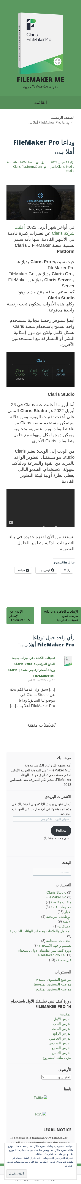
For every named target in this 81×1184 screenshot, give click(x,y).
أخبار (53, 166)
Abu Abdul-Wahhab (20, 162)
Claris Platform (23, 166)
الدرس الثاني (62, 1024)
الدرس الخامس (60, 1038)
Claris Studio (56, 892)
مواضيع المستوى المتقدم (53, 989)
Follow (61, 830)
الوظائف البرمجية (58, 916)
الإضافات (64, 926)
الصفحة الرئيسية (63, 117)
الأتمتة (67, 921)
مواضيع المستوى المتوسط (52, 984)
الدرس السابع (61, 1048)
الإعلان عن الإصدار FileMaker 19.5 (20, 615)
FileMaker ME (40, 79)
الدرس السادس (60, 1043)
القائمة (40, 102)
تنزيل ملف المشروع (57, 1057)
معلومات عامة (61, 907)
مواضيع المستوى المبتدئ (53, 979)
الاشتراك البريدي (58, 796)
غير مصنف (63, 960)
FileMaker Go (56, 897)
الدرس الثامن (61, 1053)
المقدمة (65, 1014)
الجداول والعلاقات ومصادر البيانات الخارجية (40, 931)
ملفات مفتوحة (61, 902)
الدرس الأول (62, 1019)
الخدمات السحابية (58, 941)
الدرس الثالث (61, 1029)
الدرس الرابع (62, 1033)
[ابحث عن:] (52, 872)
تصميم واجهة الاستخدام (54, 945)
